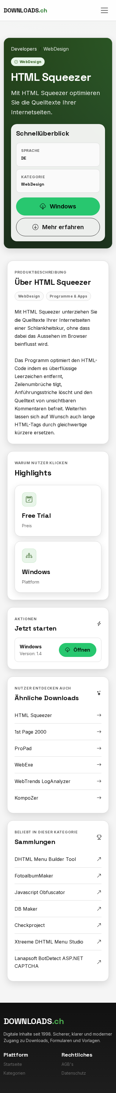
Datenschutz (74, 1073)
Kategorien (14, 1073)
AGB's (67, 1064)
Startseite (13, 1064)
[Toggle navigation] (104, 10)
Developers (24, 49)
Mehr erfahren (62, 227)
